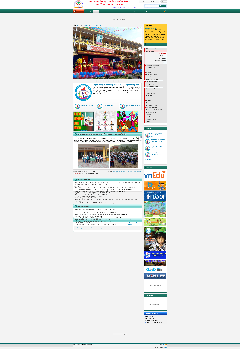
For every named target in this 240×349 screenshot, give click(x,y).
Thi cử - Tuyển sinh (161, 58)
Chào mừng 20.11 (150, 67)
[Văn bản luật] (155, 265)
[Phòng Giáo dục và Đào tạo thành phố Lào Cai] (155, 258)
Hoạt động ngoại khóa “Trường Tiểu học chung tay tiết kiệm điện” (92, 212)
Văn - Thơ (148, 116)
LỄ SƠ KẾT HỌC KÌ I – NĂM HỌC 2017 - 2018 (87, 194)
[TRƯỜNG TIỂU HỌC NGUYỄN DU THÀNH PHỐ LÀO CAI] (108, 4)
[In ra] (138, 137)
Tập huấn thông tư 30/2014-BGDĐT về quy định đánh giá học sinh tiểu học (95, 218)
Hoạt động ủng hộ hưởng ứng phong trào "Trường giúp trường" (92, 209)
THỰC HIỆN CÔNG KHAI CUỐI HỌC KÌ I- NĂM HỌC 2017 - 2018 (92, 193)
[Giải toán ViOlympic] (155, 285)
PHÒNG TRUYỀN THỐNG (152, 65)
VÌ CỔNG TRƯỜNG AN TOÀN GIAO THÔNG (109, 104)
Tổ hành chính (149, 102)
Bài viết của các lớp (151, 93)
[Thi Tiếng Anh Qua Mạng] (155, 272)
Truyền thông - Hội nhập (152, 79)
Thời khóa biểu (150, 77)
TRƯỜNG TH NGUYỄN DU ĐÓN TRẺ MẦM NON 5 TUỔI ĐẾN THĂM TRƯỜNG (96, 191)
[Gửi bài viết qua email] (136, 137)
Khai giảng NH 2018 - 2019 (152, 69)
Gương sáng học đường (160, 60)
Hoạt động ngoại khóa (151, 107)
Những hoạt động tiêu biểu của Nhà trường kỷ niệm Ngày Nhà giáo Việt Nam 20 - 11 (97, 214)
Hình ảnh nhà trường (151, 81)
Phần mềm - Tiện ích (151, 119)
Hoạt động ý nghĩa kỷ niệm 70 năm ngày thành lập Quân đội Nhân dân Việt (95, 211)
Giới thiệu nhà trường (150, 28)
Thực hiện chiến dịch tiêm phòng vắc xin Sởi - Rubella (89, 221)
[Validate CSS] (166, 344)
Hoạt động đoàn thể (151, 91)
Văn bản (148, 121)
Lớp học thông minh (151, 84)
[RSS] (165, 10)
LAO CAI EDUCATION (162, 346)
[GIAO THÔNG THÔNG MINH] (155, 250)
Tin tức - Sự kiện (87, 25)
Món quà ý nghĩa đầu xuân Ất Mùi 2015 (85, 196)
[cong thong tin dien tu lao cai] (155, 200)
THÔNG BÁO (148, 159)
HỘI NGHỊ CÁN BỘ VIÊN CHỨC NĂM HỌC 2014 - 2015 (90, 219)
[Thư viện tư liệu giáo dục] (155, 279)
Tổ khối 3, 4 (149, 98)
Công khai (148, 72)
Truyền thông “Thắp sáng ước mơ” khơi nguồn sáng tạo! (116, 85)
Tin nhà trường (97, 25)
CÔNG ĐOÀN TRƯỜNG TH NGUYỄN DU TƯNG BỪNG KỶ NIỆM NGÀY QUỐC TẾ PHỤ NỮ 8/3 (101, 187)
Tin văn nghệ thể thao (161, 62)
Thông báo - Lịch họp (151, 74)
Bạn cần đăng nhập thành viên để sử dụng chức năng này (89, 228)
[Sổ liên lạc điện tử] (155, 189)
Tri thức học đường (151, 112)
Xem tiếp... (137, 95)
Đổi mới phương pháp (151, 105)
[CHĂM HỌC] (155, 225)
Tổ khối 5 (148, 100)
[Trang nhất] (74, 25)
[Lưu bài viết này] (141, 137)
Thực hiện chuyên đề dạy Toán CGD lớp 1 (86, 216)
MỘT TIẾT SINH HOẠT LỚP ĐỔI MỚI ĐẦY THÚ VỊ (87, 104)
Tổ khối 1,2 (149, 95)
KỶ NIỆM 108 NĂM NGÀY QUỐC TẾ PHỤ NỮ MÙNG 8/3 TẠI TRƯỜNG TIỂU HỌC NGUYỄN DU (101, 189)
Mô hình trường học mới (152, 88)
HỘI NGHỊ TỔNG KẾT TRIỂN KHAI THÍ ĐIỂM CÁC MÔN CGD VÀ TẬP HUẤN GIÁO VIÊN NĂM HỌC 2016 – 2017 (106, 199)
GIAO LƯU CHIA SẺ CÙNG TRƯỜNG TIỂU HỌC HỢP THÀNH (92, 224)
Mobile (165, 347)
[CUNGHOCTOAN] (155, 216)
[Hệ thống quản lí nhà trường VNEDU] (155, 179)
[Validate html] (163, 344)
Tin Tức (79, 25)
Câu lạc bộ (148, 114)
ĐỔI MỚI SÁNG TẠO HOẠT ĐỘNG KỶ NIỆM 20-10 (133, 105)
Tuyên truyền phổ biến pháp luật (154, 109)
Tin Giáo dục (163, 55)
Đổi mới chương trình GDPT (153, 86)
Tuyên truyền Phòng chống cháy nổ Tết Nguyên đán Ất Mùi (91, 203)
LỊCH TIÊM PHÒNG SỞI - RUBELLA (85, 223)
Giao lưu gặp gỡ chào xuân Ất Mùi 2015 (85, 198)
